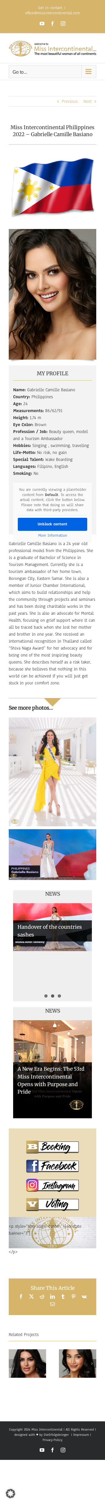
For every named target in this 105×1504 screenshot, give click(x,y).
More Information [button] (52, 535)
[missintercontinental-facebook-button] (52, 1162)
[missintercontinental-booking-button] (52, 1143)
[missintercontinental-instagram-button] (52, 1181)
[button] (13, 1363)
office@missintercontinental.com (52, 13)
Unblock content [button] (52, 524)
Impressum (80, 1434)
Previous (70, 101)
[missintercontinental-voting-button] (52, 1200)
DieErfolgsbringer (56, 1434)
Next (87, 101)
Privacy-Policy (52, 1440)
